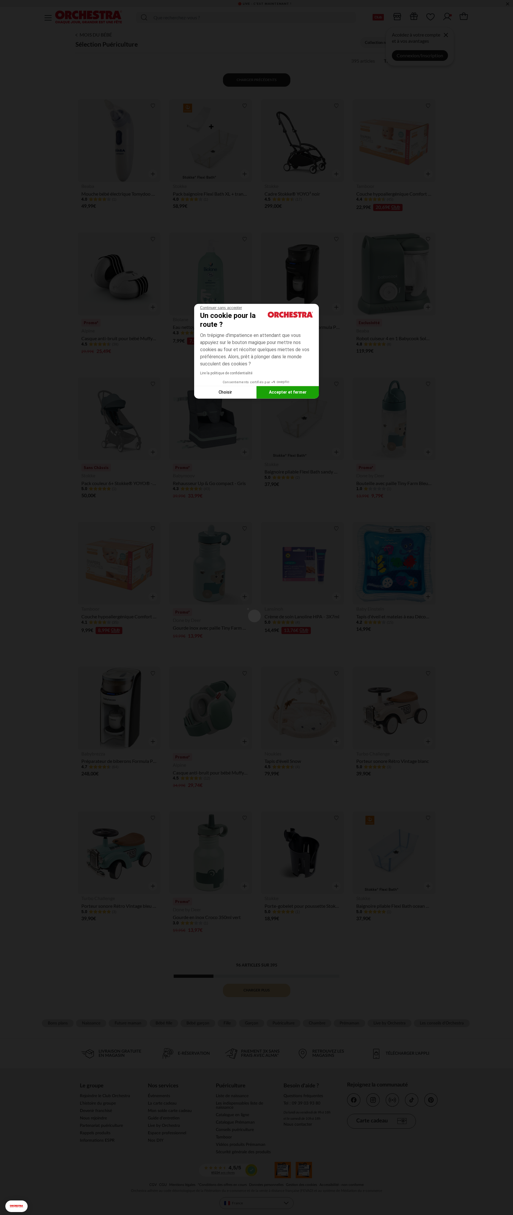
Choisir (225, 392)
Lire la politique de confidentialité (226, 373)
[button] (16, 1206)
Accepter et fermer (288, 392)
